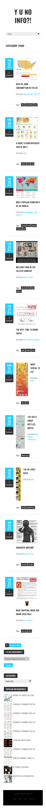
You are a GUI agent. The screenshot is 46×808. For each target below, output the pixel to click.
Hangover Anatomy (25, 547)
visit (24, 229)
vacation (19, 229)
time (33, 350)
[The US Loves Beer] (18, 469)
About (20, 799)
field (28, 288)
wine (35, 105)
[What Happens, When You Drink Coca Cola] (27, 578)
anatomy (24, 565)
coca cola (24, 631)
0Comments (9, 73)
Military (19, 291)
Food (24, 94)
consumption (29, 105)
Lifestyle (37, 94)
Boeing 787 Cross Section (23, 695)
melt (32, 164)
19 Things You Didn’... (21, 767)
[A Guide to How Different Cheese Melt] (27, 118)
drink (29, 631)
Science (36, 339)
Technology (31, 439)
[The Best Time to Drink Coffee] (27, 305)
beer (23, 105)
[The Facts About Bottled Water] (20, 416)
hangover (30, 565)
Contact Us (32, 799)
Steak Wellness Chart (22, 740)
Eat (27, 403)
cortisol (28, 350)
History (30, 94)
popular (34, 225)
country (24, 225)
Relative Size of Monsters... (24, 776)
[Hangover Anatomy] (27, 521)
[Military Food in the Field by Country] (27, 242)
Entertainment (28, 212)
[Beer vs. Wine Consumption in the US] (27, 59)
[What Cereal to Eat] (22, 364)
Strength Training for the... (24, 704)
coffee (23, 350)
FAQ (25, 799)
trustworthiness (30, 508)
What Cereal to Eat (35, 368)
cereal (23, 403)
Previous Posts (15, 645)
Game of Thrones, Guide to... (24, 758)
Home (14, 799)
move (28, 225)
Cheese (24, 164)
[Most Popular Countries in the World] (27, 177)
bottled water (25, 455)
